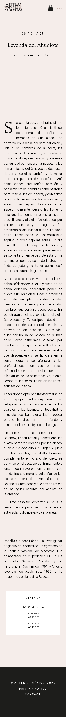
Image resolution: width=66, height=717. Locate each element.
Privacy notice (33, 689)
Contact (33, 695)
